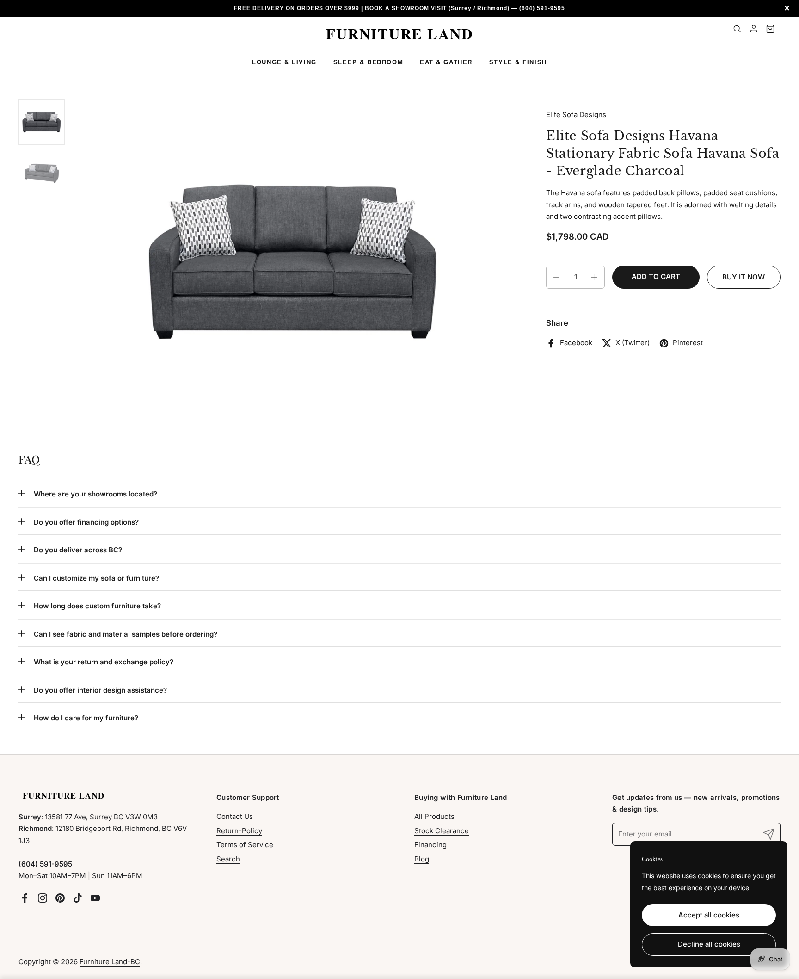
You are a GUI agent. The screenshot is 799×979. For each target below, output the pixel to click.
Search (228, 859)
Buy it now (743, 277)
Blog (421, 859)
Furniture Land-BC (110, 961)
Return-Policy (239, 830)
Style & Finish (518, 61)
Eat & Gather (446, 61)
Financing (430, 844)
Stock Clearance (441, 830)
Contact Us (234, 816)
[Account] (753, 28)
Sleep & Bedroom (368, 61)
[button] (556, 277)
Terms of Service (244, 844)
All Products (434, 816)
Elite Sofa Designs (576, 114)
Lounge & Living (284, 61)
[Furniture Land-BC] (399, 34)
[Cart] (770, 28)
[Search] (737, 28)
